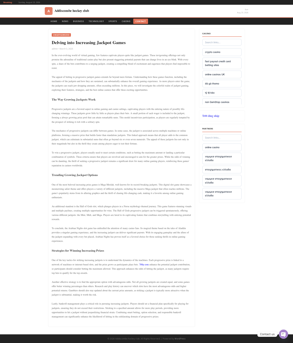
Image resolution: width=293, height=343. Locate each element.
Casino (126, 21)
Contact (140, 21)
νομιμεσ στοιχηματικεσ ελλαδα (218, 158)
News (65, 21)
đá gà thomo (212, 83)
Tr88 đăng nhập (210, 115)
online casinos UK (215, 74)
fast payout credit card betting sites (218, 63)
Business (78, 21)
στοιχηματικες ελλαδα (218, 169)
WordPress (180, 338)
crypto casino (212, 52)
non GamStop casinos (217, 102)
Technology (96, 21)
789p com (144, 264)
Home (54, 21)
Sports (113, 21)
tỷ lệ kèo (209, 92)
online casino (212, 147)
